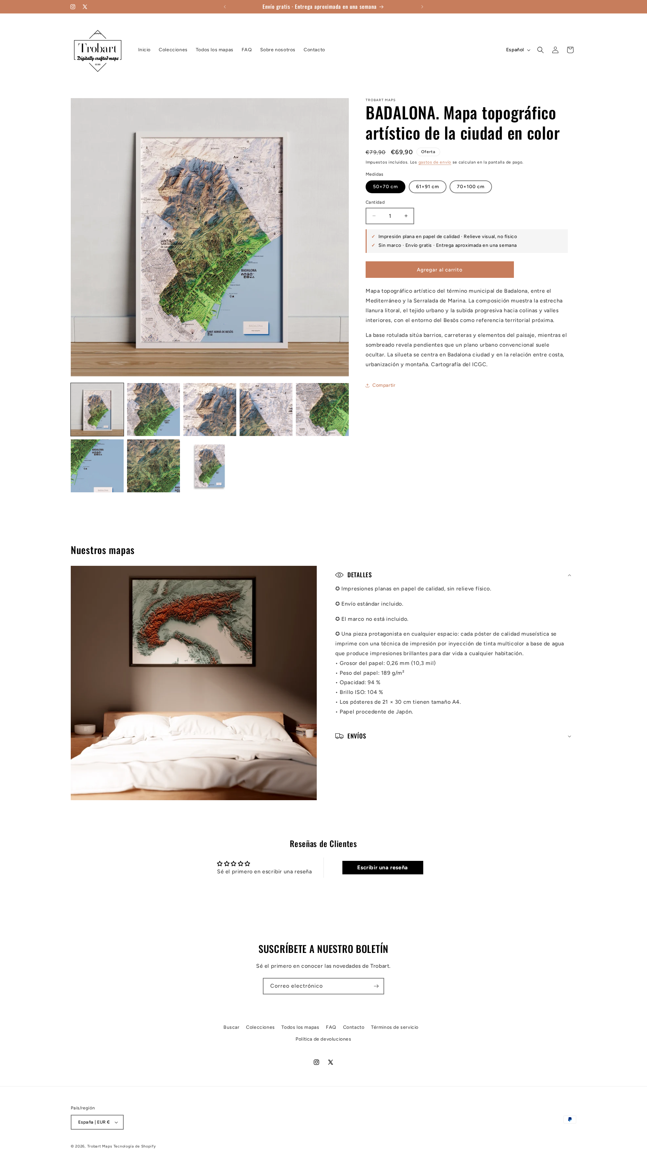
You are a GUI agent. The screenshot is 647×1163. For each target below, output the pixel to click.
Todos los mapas (300, 1027)
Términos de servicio (395, 1027)
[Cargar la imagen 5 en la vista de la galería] (322, 409)
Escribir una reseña (382, 867)
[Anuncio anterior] (224, 6)
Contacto (354, 1027)
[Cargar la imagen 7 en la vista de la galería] (153, 465)
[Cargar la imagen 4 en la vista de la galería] (266, 409)
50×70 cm (385, 187)
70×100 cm (471, 187)
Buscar (231, 1027)
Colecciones (260, 1027)
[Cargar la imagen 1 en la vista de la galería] (97, 409)
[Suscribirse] (376, 986)
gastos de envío (435, 162)
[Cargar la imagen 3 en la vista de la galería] (209, 409)
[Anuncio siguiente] (422, 6)
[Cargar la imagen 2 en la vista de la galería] (153, 409)
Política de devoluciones (323, 1039)
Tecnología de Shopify (135, 1146)
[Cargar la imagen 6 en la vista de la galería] (97, 465)
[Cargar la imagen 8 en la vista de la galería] (209, 465)
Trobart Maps (99, 1146)
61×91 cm (427, 187)
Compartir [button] (383, 385)
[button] (540, 49)
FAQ (331, 1027)
